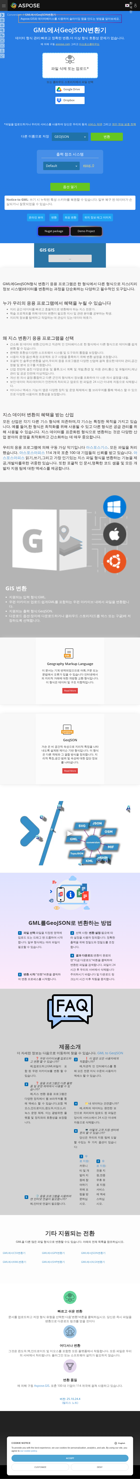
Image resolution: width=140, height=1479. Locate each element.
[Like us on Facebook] (62, 1427)
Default (51, 166)
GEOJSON (62, 136)
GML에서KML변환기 (14, 1262)
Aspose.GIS (41, 1386)
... (70, 258)
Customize (40, 1467)
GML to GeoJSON (110, 1053)
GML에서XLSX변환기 (93, 1262)
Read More (70, 770)
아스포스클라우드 (89, 44)
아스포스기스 (97, 447)
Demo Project (86, 231)
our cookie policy (28, 1451)
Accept (70, 1458)
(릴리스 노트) (70, 1402)
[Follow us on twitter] (70, 1427)
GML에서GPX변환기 (53, 1253)
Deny (99, 1467)
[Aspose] (25, 5)
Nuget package (54, 231)
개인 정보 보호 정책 (124, 124)
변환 (54, 217)
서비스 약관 (95, 124)
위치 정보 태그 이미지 (97, 217)
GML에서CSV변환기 (14, 1253)
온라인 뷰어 (36, 217)
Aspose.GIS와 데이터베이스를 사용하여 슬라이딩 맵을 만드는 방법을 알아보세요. (70, 18)
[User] (135, 5)
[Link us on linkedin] (78, 1427)
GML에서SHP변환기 (53, 1262)
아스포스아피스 (32, 452)
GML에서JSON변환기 (93, 1253)
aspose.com (63, 44)
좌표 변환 (70, 217)
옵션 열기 (70, 186)
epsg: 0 (88, 165)
